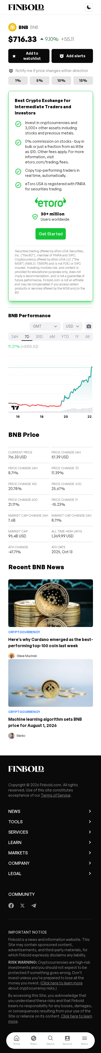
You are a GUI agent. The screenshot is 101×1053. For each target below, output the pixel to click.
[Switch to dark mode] (89, 7)
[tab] (16, 1040)
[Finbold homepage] (50, 769)
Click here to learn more (62, 983)
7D (27, 336)
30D (39, 336)
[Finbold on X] (22, 906)
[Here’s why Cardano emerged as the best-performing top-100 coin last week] (50, 603)
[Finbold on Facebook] (11, 906)
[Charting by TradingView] (15, 407)
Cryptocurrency (24, 632)
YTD (65, 336)
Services (18, 832)
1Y (77, 336)
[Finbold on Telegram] (34, 906)
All (87, 336)
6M (52, 336)
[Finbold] (26, 7)
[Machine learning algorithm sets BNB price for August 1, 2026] (50, 683)
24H (14, 336)
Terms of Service (55, 795)
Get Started (51, 233)
